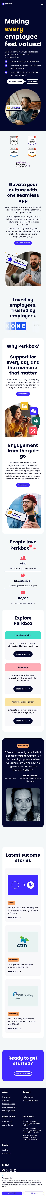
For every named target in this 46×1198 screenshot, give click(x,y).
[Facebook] (3, 1170)
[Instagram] (11, 1170)
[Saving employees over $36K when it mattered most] (23, 942)
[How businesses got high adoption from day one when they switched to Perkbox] (23, 885)
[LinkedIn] (15, 1170)
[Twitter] (7, 1170)
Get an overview (23, 243)
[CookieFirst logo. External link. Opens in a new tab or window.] (2, 1176)
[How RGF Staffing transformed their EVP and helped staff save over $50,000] (23, 996)
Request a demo (15, 81)
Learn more (32, 81)
